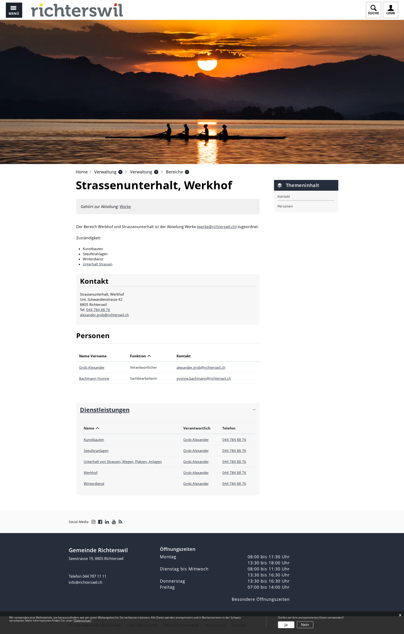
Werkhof (90, 472)
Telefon (228, 428)
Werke (125, 206)
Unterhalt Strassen (97, 264)
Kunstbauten (94, 439)
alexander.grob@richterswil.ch (104, 314)
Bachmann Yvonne (94, 378)
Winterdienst (94, 483)
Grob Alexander (92, 367)
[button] (105, 172)
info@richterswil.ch (85, 582)
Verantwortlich (196, 428)
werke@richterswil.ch (216, 226)
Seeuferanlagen (96, 450)
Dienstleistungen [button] (105, 410)
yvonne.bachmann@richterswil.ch (204, 378)
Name (89, 428)
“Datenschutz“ (82, 621)
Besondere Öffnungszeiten (261, 599)
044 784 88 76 (98, 309)
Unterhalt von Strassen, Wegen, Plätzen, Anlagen (123, 461)
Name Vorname (93, 356)
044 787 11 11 (94, 576)
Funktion (138, 356)
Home (82, 172)
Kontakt (184, 356)
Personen (285, 206)
